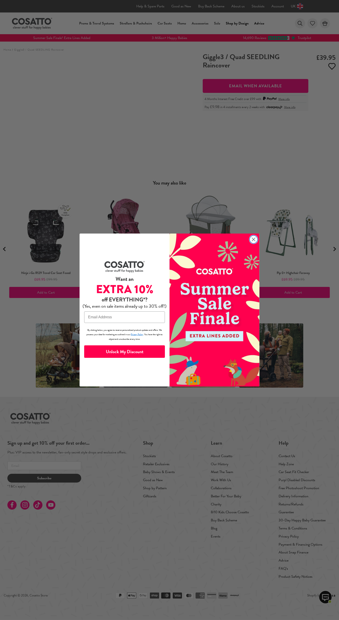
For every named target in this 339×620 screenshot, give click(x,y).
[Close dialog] (254, 239)
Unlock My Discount (124, 351)
